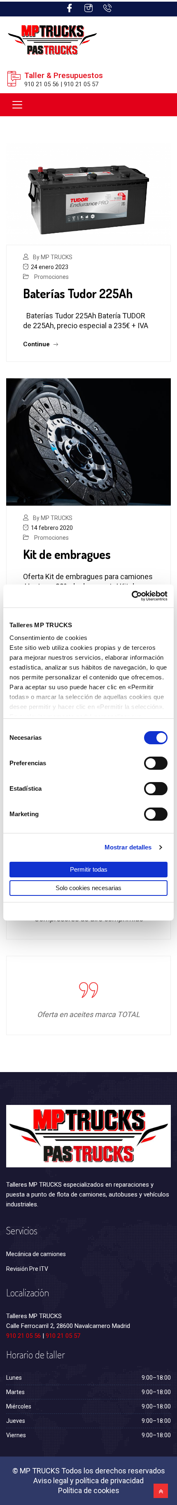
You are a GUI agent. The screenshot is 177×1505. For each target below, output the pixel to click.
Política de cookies (88, 1490)
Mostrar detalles (128, 847)
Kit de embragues (67, 554)
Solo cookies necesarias (88, 887)
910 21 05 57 (63, 1335)
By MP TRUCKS (52, 257)
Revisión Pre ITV (27, 1269)
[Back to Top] (161, 1491)
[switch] (156, 763)
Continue (37, 344)
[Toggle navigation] (17, 105)
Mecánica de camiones (36, 1254)
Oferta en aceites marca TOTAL (88, 1014)
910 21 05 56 (23, 1335)
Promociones (51, 277)
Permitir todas (88, 869)
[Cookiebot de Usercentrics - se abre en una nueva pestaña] (131, 596)
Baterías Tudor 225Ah (78, 293)
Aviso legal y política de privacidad (88, 1480)
